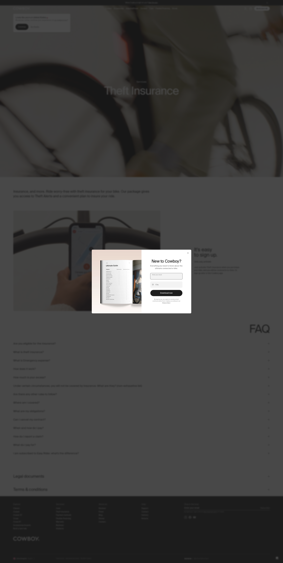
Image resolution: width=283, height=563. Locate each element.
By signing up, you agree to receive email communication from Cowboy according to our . (166, 301)
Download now (166, 293)
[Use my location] (153, 284)
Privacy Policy (166, 303)
